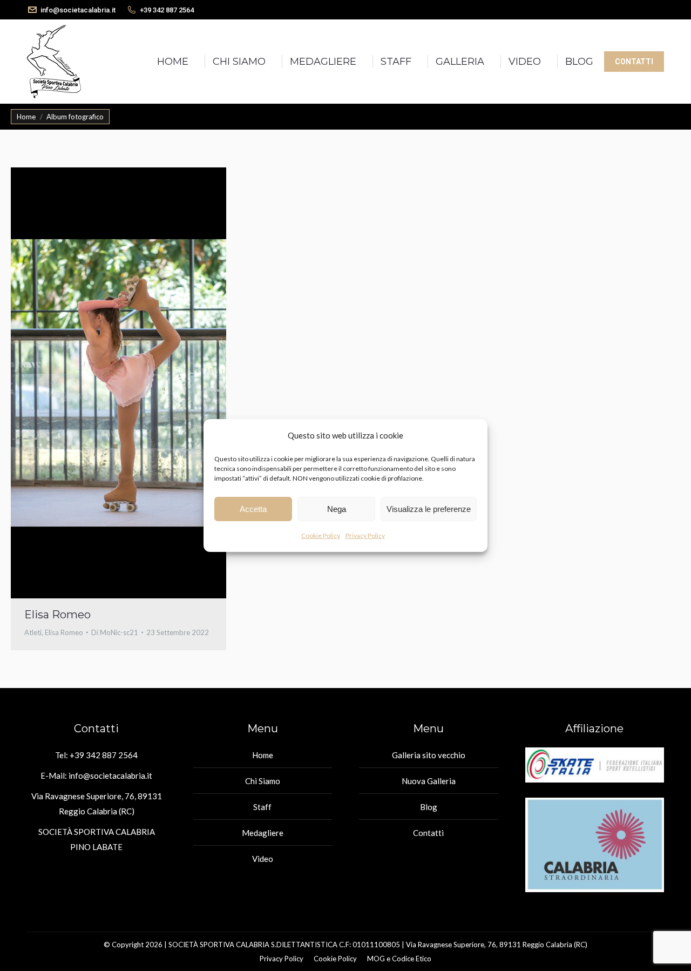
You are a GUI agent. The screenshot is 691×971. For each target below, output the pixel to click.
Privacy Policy (365, 535)
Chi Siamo (262, 781)
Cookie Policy (320, 535)
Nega (336, 509)
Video (262, 859)
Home (262, 755)
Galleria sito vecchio (428, 755)
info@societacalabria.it (78, 10)
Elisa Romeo (57, 614)
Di (114, 632)
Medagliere (262, 833)
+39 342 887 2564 (167, 10)
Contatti (428, 833)
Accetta (253, 509)
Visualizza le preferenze (429, 509)
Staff (262, 807)
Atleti (33, 632)
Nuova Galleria (429, 781)
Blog (428, 807)
